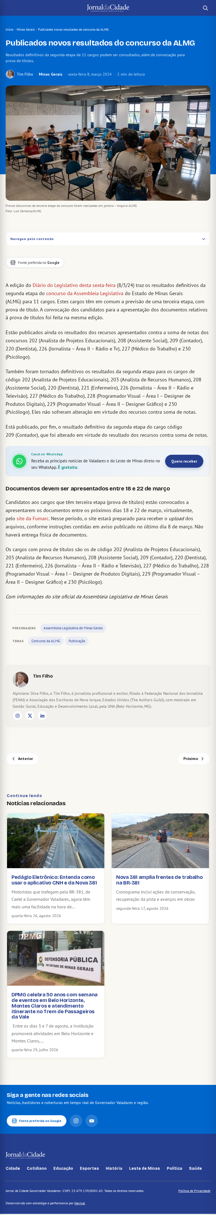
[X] (30, 715)
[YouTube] (92, 1121)
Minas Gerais (26, 29)
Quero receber (184, 461)
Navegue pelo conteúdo (32, 239)
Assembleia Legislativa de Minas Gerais (73, 628)
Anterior (25, 758)
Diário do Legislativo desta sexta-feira (74, 285)
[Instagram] (17, 715)
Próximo (190, 758)
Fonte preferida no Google (40, 1121)
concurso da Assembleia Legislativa (84, 293)
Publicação (77, 641)
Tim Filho (25, 74)
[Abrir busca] (205, 8)
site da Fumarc (33, 518)
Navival (79, 1203)
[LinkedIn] (42, 715)
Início (9, 29)
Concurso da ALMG (46, 641)
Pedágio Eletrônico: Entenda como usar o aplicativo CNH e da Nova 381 (54, 880)
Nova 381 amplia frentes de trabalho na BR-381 (159, 880)
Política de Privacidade (194, 1191)
